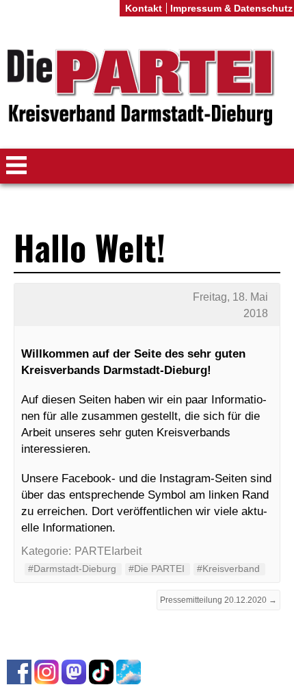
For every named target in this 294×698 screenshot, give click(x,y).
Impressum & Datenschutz (231, 8)
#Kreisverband (228, 568)
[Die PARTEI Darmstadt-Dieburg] (147, 88)
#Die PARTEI (157, 568)
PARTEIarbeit (108, 551)
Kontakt (143, 8)
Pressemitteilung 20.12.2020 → (218, 600)
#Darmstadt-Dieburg (72, 568)
